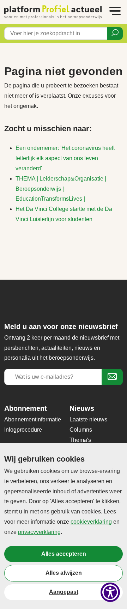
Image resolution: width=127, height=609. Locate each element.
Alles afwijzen (64, 573)
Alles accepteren (63, 554)
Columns (80, 430)
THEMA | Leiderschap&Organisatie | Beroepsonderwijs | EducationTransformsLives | (61, 189)
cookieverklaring (91, 522)
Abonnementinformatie (32, 419)
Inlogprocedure (23, 430)
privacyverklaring (39, 532)
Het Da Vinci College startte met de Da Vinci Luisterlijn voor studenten (64, 214)
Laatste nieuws (88, 419)
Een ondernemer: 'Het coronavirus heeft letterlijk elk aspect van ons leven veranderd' (65, 158)
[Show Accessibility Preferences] (110, 592)
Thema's (80, 440)
